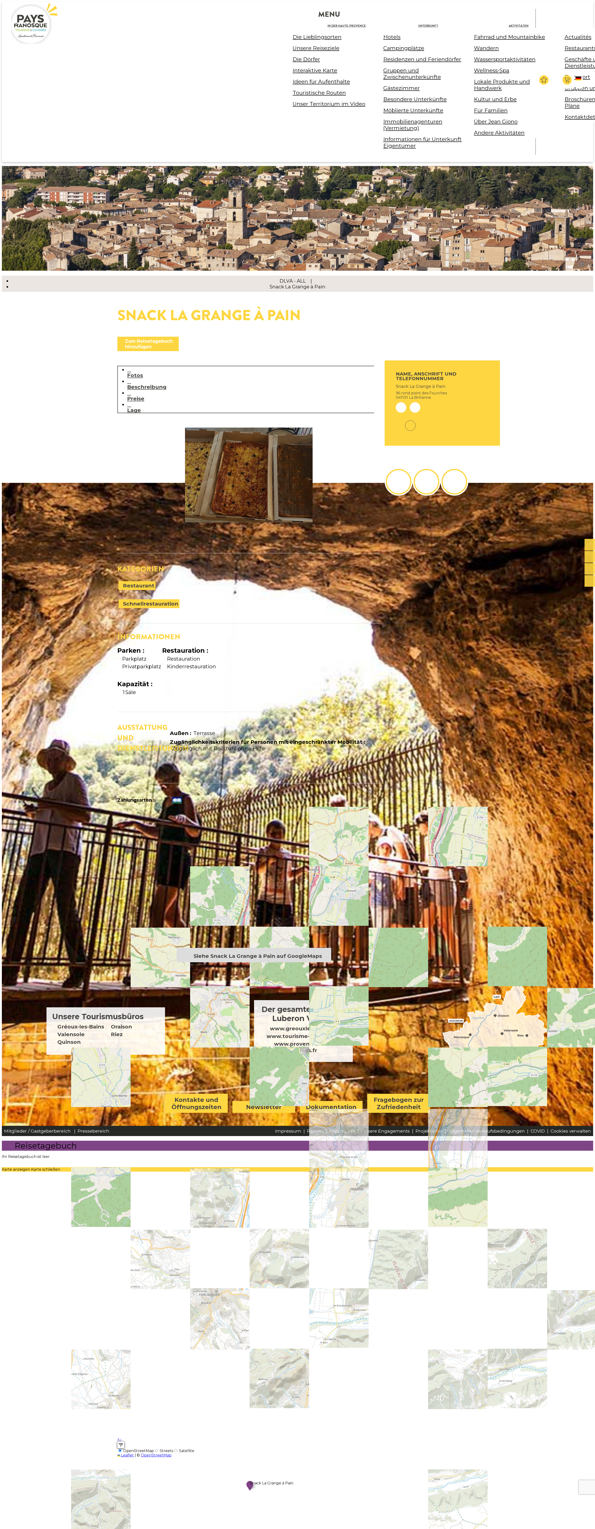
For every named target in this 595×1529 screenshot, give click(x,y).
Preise (135, 398)
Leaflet (127, 1455)
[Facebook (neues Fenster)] (410, 422)
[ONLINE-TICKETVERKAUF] (590, 545)
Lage (134, 410)
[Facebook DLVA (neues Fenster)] (398, 481)
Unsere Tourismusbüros (98, 1016)
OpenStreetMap (156, 1455)
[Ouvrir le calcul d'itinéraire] (120, 1444)
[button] (567, 80)
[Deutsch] (579, 82)
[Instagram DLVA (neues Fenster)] (426, 481)
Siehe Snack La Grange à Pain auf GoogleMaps (258, 956)
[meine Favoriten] (544, 80)
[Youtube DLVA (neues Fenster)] (454, 481)
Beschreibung (146, 387)
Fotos (135, 375)
